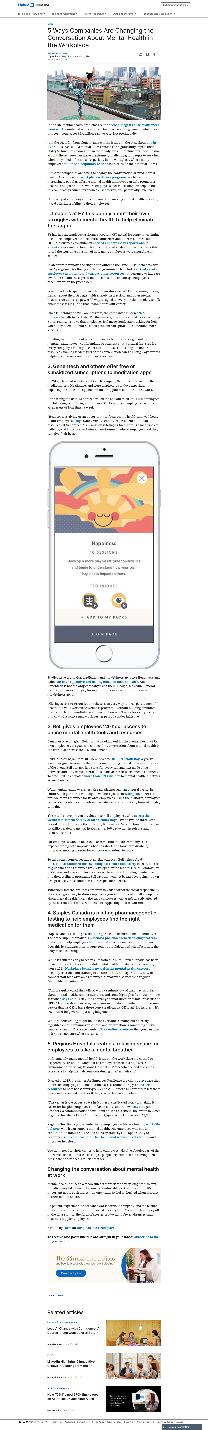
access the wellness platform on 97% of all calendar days (99, 818)
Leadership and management (62, 1322)
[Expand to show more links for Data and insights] (135, 13)
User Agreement (67, 1422)
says (79, 421)
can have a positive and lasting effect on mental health (97, 682)
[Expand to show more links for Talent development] (76, 13)
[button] (140, 54)
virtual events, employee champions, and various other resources (103, 271)
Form (67, 1228)
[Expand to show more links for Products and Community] (174, 13)
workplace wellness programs (104, 177)
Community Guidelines (163, 1422)
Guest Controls (144, 1422)
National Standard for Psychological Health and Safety (94, 864)
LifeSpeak (132, 794)
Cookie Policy (98, 1422)
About (41, 1422)
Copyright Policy (113, 1422)
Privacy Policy (83, 1422)
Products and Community (158, 13)
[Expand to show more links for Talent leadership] (105, 13)
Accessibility (52, 1422)
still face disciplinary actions (86, 164)
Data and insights (123, 13)
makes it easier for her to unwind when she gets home (106, 1137)
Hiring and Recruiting (30, 13)
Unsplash (84, 1228)
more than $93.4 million (102, 776)
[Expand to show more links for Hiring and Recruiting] (44, 13)
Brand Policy (129, 1422)
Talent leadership (94, 13)
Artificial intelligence (58, 1388)
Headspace (106, 1228)
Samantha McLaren (58, 53)
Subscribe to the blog (175, 4)
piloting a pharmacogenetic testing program (123, 938)
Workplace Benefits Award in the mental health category (107, 968)
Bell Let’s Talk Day (126, 759)
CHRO (51, 24)
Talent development (63, 13)
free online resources (117, 1029)
